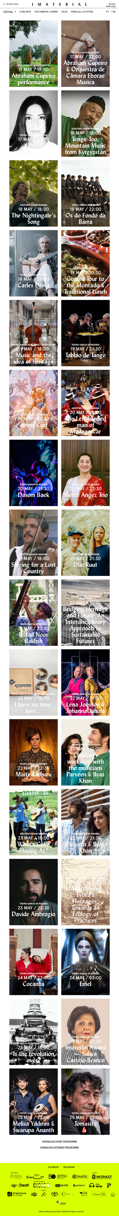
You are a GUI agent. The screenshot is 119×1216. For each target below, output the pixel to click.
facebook (53, 1167)
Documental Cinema (46, 11)
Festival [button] (8, 11)
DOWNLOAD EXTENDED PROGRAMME (59, 1147)
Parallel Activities (82, 11)
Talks (64, 11)
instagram (68, 1167)
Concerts (25, 11)
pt (107, 11)
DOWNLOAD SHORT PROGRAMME (59, 1141)
